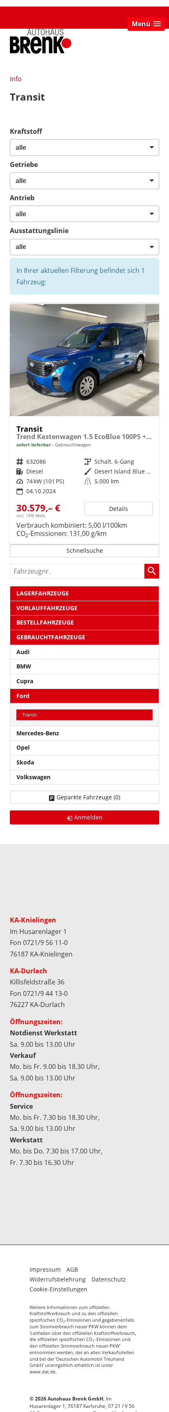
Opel (23, 747)
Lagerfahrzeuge (42, 593)
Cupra (24, 681)
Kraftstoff (26, 131)
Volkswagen (33, 777)
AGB (72, 1269)
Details (118, 509)
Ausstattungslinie (39, 230)
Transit (30, 715)
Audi (23, 652)
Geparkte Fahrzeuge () (88, 797)
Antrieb (22, 197)
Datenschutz (108, 1279)
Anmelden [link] (88, 817)
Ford (23, 696)
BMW (23, 666)
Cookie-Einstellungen (58, 1289)
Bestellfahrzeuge (45, 622)
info (16, 78)
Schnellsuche (84, 550)
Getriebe (24, 164)
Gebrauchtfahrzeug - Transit (84, 424)
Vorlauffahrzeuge (47, 608)
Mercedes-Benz (37, 733)
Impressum (45, 1269)
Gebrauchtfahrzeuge (50, 637)
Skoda (25, 762)
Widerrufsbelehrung (58, 1279)
